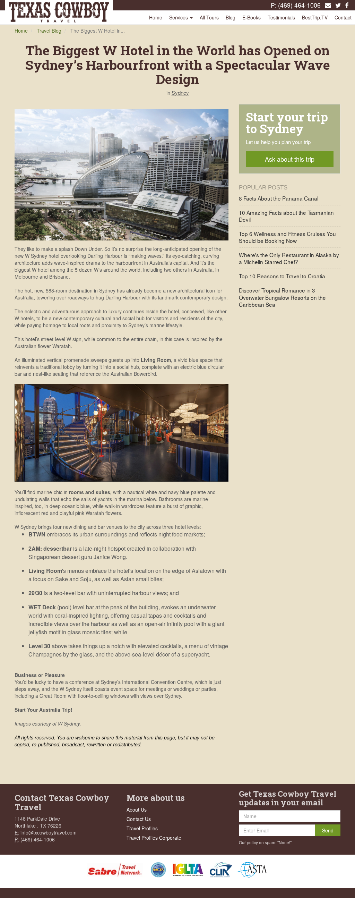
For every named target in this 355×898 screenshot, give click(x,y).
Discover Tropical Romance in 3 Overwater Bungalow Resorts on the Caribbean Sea (282, 297)
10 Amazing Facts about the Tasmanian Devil (286, 216)
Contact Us (139, 818)
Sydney (180, 92)
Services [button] (179, 17)
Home (155, 17)
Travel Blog (49, 30)
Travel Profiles (142, 828)
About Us (137, 809)
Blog (230, 17)
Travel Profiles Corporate (154, 837)
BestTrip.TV (315, 17)
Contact (343, 17)
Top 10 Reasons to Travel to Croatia (282, 276)
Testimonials (281, 17)
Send (328, 830)
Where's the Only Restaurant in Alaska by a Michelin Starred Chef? (289, 258)
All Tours (209, 17)
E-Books (251, 17)
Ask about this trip (289, 158)
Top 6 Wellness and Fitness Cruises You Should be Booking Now (287, 237)
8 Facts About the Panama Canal (278, 198)
